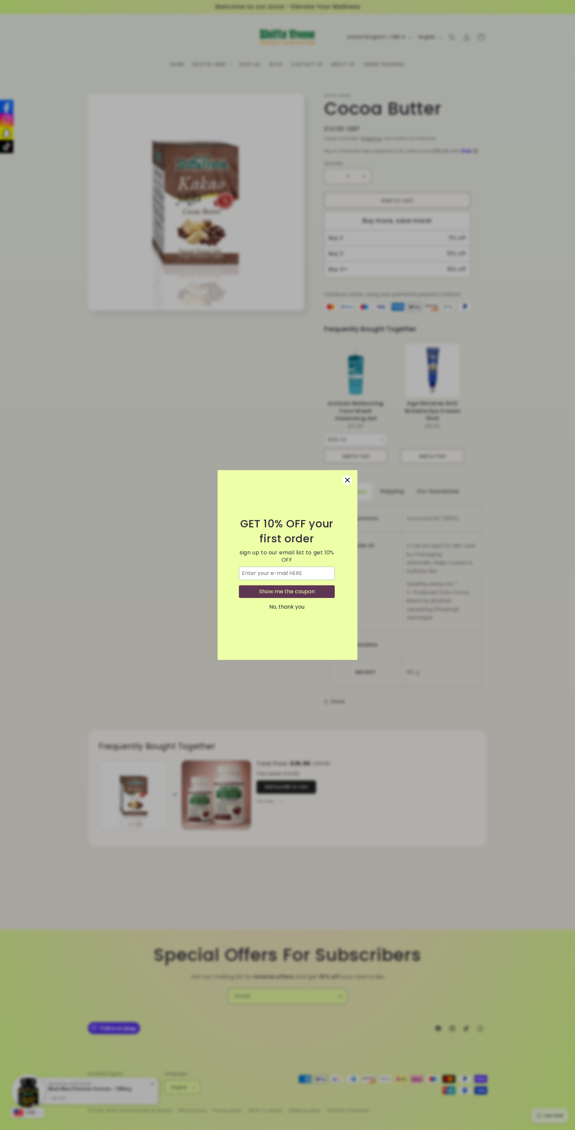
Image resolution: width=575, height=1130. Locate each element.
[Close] (347, 480)
